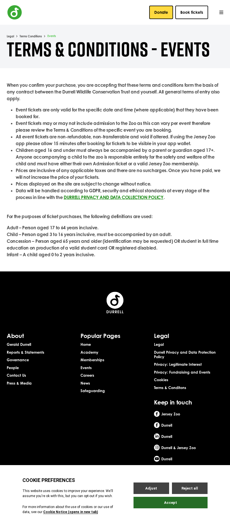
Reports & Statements (25, 352)
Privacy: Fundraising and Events (182, 372)
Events (86, 367)
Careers (87, 375)
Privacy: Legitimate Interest (178, 364)
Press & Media (19, 383)
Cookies (161, 380)
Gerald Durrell (19, 344)
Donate (161, 12)
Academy (89, 352)
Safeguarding (93, 390)
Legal (10, 36)
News (85, 383)
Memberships (92, 360)
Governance (18, 360)
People (13, 367)
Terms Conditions (31, 36)
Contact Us (16, 375)
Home (86, 344)
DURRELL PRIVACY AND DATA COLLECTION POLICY (114, 197)
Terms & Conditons (170, 387)
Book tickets (191, 12)
